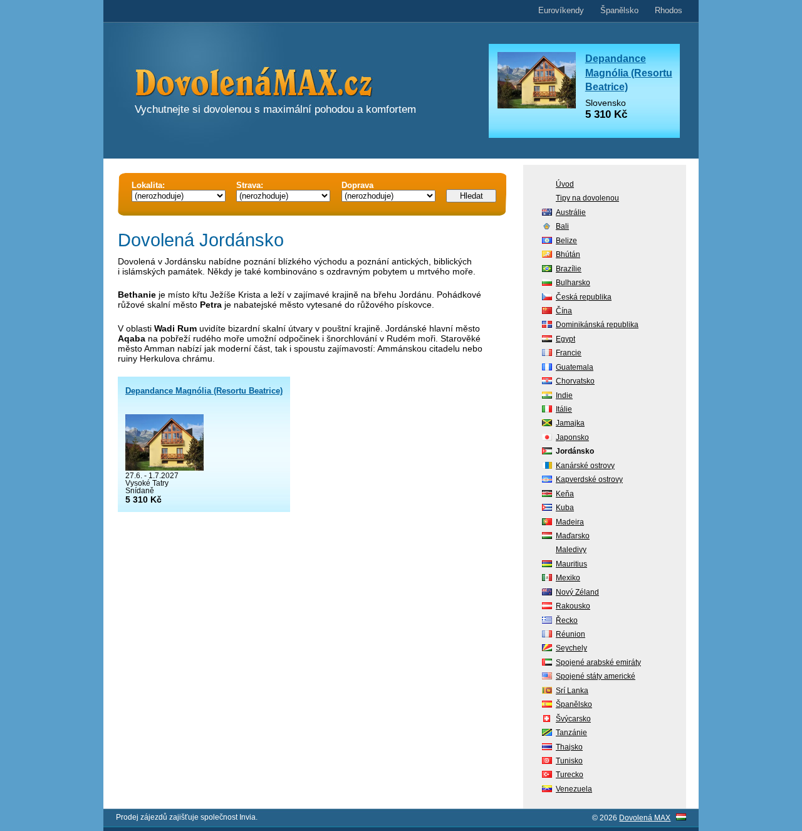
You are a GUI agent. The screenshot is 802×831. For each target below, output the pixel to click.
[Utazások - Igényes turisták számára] (681, 818)
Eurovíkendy (561, 10)
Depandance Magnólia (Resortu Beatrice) (204, 390)
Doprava (357, 185)
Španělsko (619, 10)
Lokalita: (148, 185)
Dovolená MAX (644, 818)
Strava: (249, 185)
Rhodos (668, 10)
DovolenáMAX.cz (288, 84)
